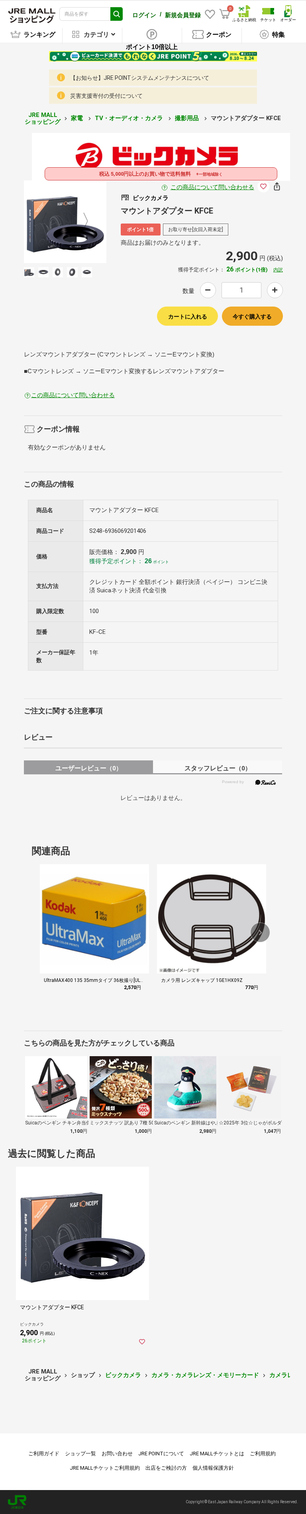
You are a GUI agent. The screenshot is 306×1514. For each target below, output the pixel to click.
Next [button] (81, 221)
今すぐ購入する (252, 316)
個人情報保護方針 (213, 1468)
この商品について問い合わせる (212, 187)
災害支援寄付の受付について (106, 96)
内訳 (278, 270)
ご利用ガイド (43, 1454)
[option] (65, 221)
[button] (260, 932)
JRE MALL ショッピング (43, 118)
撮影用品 (187, 118)
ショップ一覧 (80, 1454)
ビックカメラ (123, 1375)
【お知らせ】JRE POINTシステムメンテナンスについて (139, 78)
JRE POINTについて (161, 1454)
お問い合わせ (117, 1454)
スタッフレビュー (217, 768)
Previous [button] (49, 221)
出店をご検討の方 (166, 1468)
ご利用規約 (263, 1454)
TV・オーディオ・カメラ (130, 118)
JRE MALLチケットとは (217, 1454)
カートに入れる (187, 316)
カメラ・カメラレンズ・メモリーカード (205, 1375)
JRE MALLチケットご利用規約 (105, 1468)
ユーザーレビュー (88, 768)
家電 (77, 118)
